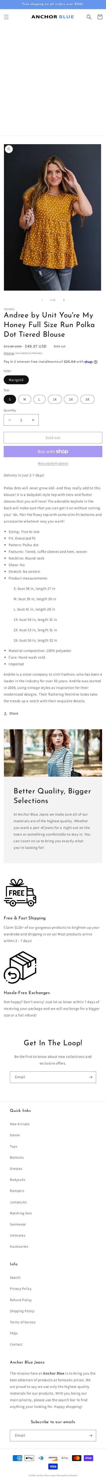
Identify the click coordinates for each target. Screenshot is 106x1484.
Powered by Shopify (67, 1475)
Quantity (10, 410)
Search (15, 1277)
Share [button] (13, 713)
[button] (6, 17)
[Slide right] (63, 300)
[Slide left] (42, 300)
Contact (16, 1344)
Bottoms (17, 1157)
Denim (15, 1135)
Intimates (17, 1235)
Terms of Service (23, 1322)
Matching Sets (21, 1213)
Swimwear (18, 1224)
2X (71, 399)
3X (87, 399)
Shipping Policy (22, 1311)
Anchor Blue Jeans (46, 1475)
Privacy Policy (20, 1288)
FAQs (14, 1333)
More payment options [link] (53, 463)
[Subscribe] (90, 1077)
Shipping (9, 353)
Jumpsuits (18, 1202)
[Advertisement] (53, 80)
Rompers (17, 1190)
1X (55, 399)
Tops (13, 1146)
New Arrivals (20, 1124)
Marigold (16, 380)
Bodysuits (17, 1179)
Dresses (16, 1168)
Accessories (19, 1246)
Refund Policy (21, 1300)
